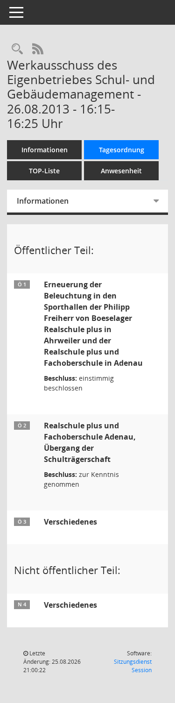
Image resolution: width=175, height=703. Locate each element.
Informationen (44, 149)
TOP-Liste (44, 170)
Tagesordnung (121, 149)
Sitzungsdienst (133, 666)
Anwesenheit (121, 170)
